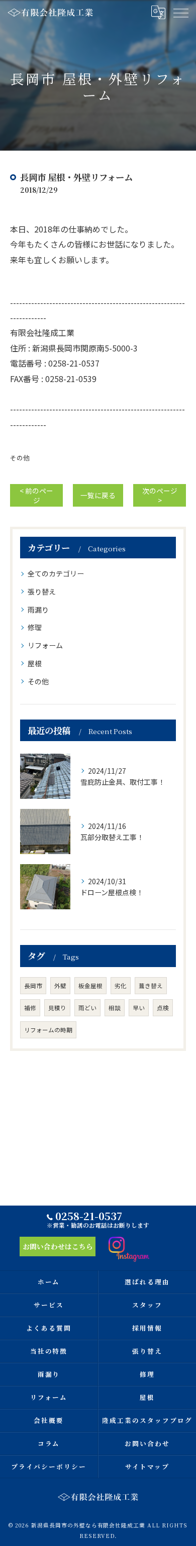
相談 (115, 1008)
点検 (163, 1008)
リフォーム (45, 645)
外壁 (60, 986)
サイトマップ (147, 1466)
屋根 (35, 663)
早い (139, 1008)
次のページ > (159, 495)
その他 (20, 457)
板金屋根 (90, 986)
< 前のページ (36, 495)
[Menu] (180, 13)
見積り (57, 1008)
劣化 (121, 986)
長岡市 (33, 986)
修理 (35, 627)
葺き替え (151, 986)
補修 (30, 1008)
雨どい (87, 1008)
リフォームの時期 (48, 1030)
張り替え (42, 591)
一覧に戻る (98, 495)
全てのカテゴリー (56, 573)
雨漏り (38, 610)
